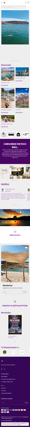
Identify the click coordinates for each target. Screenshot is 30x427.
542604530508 (4, 374)
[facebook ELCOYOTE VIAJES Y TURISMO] (4, 369)
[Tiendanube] (6, 420)
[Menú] (1, 2)
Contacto (3, 390)
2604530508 (4, 376)
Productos (3, 388)
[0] (28, 3)
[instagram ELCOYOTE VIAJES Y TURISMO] (1, 369)
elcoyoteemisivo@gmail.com (8, 379)
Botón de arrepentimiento (7, 418)
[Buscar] (27, 7)
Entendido (19, 424)
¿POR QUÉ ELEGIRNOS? (6, 393)
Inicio (2, 385)
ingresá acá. (26, 416)
